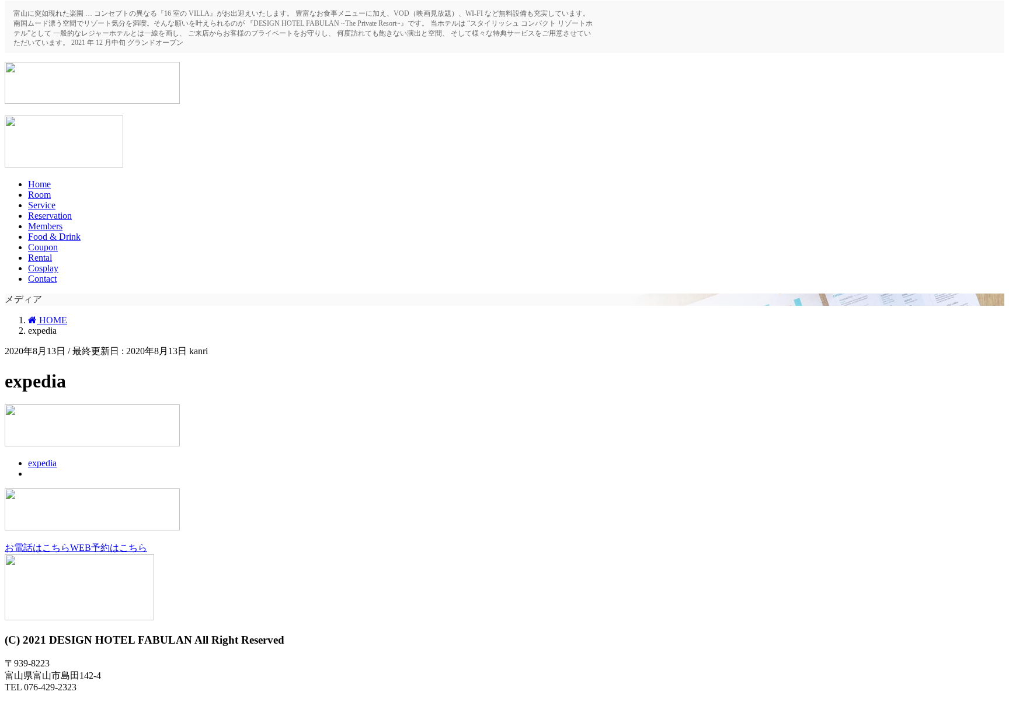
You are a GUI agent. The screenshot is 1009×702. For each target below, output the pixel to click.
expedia (42, 463)
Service (41, 205)
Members (45, 226)
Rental (40, 258)
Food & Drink (54, 237)
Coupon (43, 247)
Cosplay (43, 268)
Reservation (50, 216)
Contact (42, 279)
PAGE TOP (988, 663)
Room (39, 195)
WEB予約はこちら (108, 548)
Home (39, 184)
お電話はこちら (37, 548)
